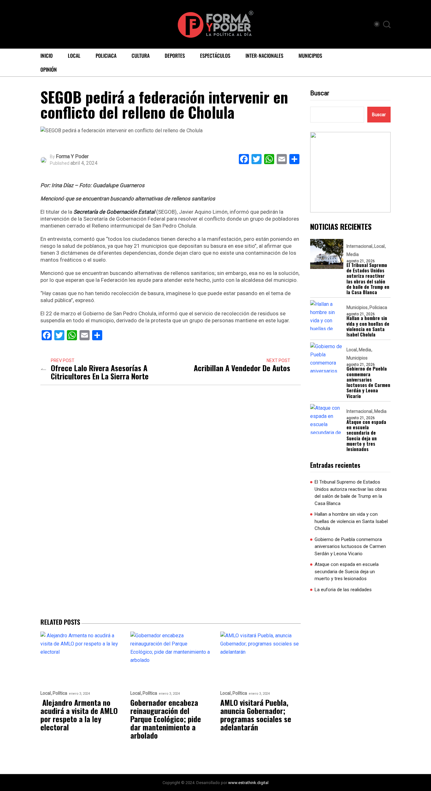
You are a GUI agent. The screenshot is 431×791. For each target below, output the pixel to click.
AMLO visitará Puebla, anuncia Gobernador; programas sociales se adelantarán (255, 714)
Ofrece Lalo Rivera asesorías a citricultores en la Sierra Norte (100, 372)
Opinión (48, 69)
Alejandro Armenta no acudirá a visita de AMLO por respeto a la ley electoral (79, 714)
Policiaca (106, 55)
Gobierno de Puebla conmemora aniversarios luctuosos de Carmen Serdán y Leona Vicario (368, 382)
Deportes (175, 55)
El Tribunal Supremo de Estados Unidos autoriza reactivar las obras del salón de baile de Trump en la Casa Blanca (367, 278)
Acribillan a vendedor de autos (242, 368)
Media (352, 254)
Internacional (359, 246)
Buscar (319, 93)
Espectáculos (215, 55)
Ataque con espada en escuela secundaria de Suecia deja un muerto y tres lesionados (366, 435)
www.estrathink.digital (248, 783)
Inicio (46, 55)
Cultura (141, 55)
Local (74, 55)
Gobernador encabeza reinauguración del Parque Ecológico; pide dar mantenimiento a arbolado (165, 718)
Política (60, 693)
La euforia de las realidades (343, 589)
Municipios (310, 55)
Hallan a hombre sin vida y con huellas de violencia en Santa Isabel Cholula (367, 326)
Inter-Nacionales (264, 55)
